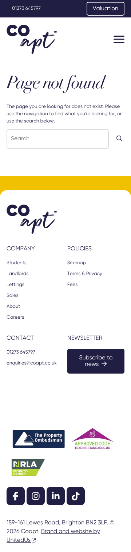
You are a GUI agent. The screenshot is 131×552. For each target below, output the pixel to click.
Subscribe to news (95, 361)
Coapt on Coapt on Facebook (16, 496)
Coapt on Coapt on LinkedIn (56, 496)
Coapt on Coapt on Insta (36, 496)
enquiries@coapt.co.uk (32, 363)
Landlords (17, 273)
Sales (13, 295)
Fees (72, 284)
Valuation (105, 9)
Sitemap (76, 263)
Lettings (15, 284)
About (13, 306)
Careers (15, 317)
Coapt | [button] (32, 39)
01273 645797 (26, 8)
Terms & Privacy (84, 273)
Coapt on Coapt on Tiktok (76, 496)
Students (17, 263)
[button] (119, 39)
